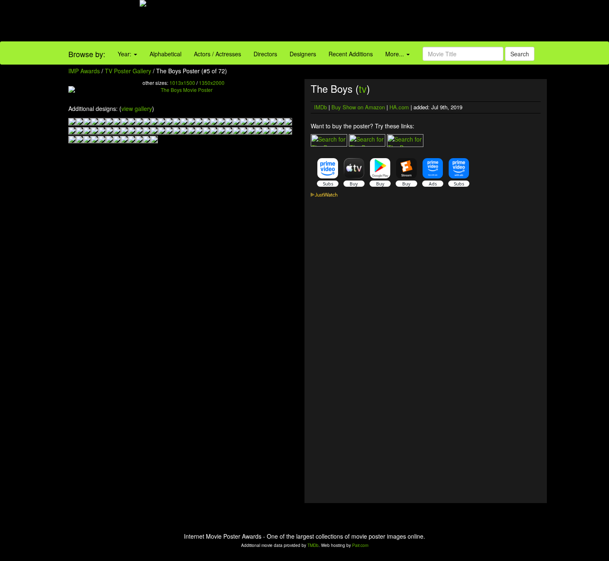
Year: (125, 54)
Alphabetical (165, 54)
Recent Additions (351, 54)
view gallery (136, 108)
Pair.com (360, 545)
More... (395, 54)
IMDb (320, 107)
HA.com (399, 107)
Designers (303, 54)
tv (363, 88)
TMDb (313, 545)
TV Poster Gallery (128, 71)
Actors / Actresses (217, 54)
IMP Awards (84, 71)
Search (519, 54)
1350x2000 (212, 82)
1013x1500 (182, 82)
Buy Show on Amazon (358, 107)
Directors (265, 54)
